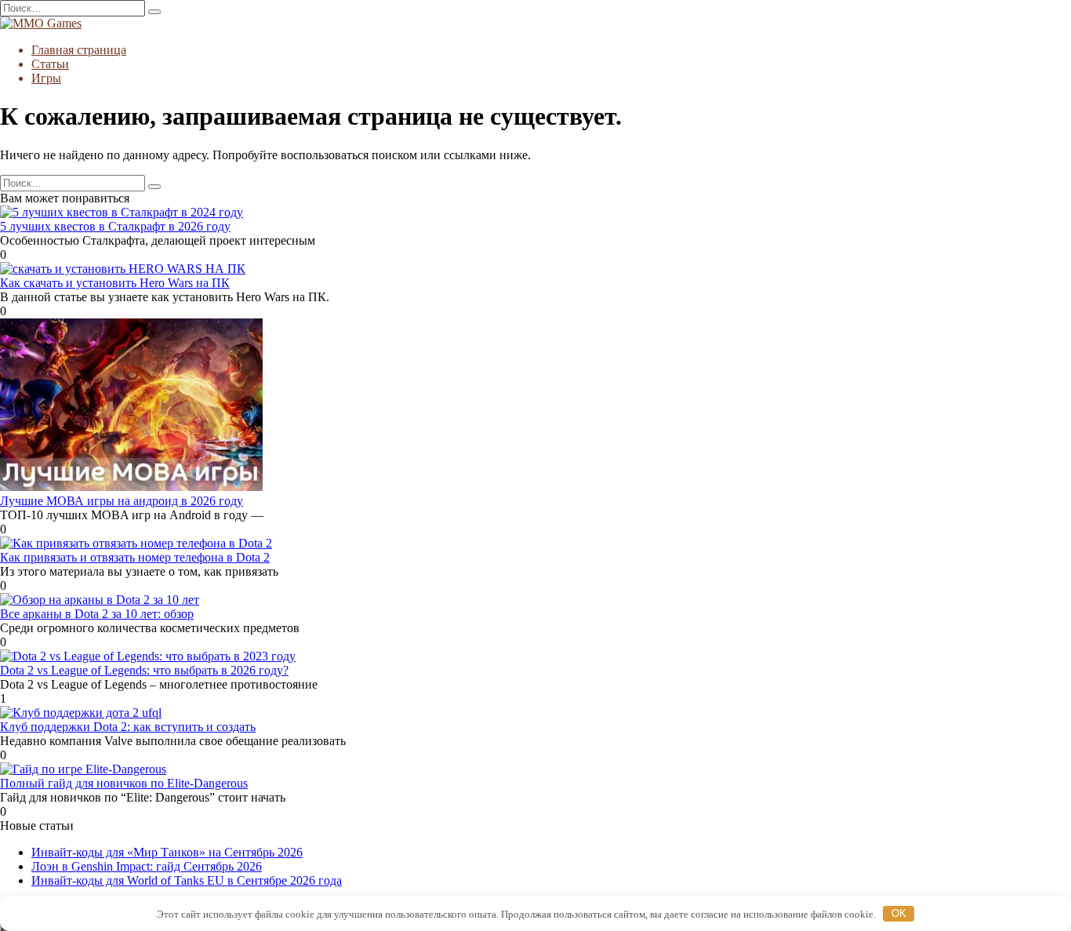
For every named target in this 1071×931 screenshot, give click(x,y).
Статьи (50, 64)
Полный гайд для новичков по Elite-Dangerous (124, 783)
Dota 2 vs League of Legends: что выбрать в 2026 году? (144, 670)
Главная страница (78, 49)
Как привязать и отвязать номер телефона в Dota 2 (135, 557)
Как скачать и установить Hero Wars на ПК (115, 282)
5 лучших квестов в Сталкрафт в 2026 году (115, 226)
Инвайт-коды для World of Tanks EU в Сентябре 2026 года (186, 880)
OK (898, 913)
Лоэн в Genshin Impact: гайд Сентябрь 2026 (146, 866)
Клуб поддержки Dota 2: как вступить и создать (128, 726)
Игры (46, 78)
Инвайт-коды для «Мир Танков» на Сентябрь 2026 (167, 852)
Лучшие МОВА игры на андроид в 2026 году (121, 500)
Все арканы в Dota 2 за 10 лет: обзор (97, 613)
